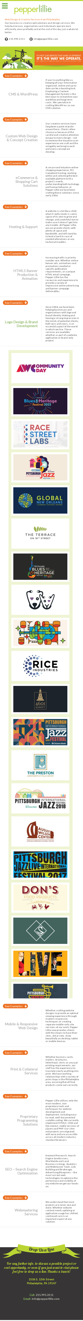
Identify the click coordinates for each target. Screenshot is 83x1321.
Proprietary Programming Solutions (27, 1120)
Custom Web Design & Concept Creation (22, 138)
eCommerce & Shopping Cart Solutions (26, 181)
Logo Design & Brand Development (21, 324)
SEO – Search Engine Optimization (21, 1171)
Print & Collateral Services (24, 1071)
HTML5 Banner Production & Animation (25, 274)
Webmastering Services (26, 1212)
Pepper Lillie (33, 9)
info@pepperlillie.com (46, 38)
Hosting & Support (23, 226)
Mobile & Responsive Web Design (21, 1026)
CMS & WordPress (23, 94)
